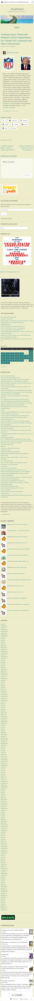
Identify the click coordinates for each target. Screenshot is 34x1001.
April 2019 (3, 774)
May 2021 (3, 729)
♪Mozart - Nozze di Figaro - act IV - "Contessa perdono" (13, 328)
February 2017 (4, 821)
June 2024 (3, 662)
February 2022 (4, 712)
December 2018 (4, 781)
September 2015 (4, 852)
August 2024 (3, 658)
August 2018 (3, 788)
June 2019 (3, 770)
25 (12, 360)
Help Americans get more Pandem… (22, 549)
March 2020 (3, 754)
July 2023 (3, 682)
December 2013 (4, 890)
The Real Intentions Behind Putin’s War (9, 486)
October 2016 (4, 828)
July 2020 (3, 747)
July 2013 (3, 899)
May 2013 (3, 902)
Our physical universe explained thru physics (10, 377)
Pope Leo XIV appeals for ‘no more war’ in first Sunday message (15, 421)
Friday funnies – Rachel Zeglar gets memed (10, 448)
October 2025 (4, 633)
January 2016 (4, 844)
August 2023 (3, 680)
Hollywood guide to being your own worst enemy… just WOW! (14, 482)
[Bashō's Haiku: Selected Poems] (31, 984)
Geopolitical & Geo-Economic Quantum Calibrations (12, 930)
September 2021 (4, 721)
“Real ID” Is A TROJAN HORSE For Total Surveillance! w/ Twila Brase (16, 403)
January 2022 (4, 714)
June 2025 (3, 640)
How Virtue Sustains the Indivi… (21, 524)
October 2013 (4, 893)
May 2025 (3, 642)
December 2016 (4, 824)
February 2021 (4, 734)
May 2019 (3, 772)
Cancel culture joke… (5, 493)
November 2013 (4, 891)
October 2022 (4, 698)
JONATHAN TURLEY (13, 52)
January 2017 (4, 823)
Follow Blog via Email (9, 201)
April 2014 (3, 882)
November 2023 (4, 674)
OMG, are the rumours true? (7, 444)
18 (12, 358)
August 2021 (3, 723)
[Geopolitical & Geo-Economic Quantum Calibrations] (31, 934)
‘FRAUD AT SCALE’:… (25, 530)
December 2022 (4, 694)
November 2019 (4, 761)
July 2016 (3, 834)
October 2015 (4, 850)
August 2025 (3, 636)
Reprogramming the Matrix (6, 484)
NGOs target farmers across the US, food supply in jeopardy (14, 417)
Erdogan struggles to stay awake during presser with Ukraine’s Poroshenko (17, 320)
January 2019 (4, 779)
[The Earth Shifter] (31, 958)
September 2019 (4, 765)
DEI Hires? (3, 446)
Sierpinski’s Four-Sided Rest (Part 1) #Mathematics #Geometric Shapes (16, 390)
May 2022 (3, 707)
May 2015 (3, 859)
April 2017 (3, 817)
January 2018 (4, 801)
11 (12, 355)
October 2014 (4, 871)
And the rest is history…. (6, 450)
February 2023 (4, 691)
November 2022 (4, 696)
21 (26, 358)
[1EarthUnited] (17, 19)
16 (3, 358)
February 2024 (4, 669)
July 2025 (3, 638)
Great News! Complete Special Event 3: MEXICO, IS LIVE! (14, 470)
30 (3, 362)
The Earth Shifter (5, 954)
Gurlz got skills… (4, 466)
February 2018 (4, 799)
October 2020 (4, 741)
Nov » (5, 366)
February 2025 (4, 647)
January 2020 (4, 758)
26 (16, 360)
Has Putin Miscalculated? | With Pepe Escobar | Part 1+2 (13, 326)
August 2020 (3, 745)
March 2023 (3, 689)
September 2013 (4, 895)
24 (7, 360)
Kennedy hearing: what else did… (22, 561)
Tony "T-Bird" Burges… (12, 530)
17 (7, 358)
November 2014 (4, 870)
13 (21, 355)
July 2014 (3, 877)
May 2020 (3, 750)
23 (3, 360)
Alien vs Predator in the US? (7, 460)
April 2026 (3, 624)
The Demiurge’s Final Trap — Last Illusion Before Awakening (14, 381)
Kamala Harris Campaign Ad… (20, 598)
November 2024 (4, 653)
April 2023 (3, 687)
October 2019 (4, 763)
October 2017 (4, 806)
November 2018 (4, 783)
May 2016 (3, 837)
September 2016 (4, 830)
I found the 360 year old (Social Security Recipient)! (12, 491)
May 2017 (3, 815)
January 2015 (4, 866)
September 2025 (4, 635)
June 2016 (3, 835)
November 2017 (4, 805)
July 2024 (3, 660)
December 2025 (4, 629)
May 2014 (3, 881)
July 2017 (3, 812)
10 (7, 355)
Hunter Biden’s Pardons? (19, 573)
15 (30, 355)
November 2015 (4, 848)
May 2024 (3, 664)
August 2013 (3, 897)
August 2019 (3, 767)
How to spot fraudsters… (6, 489)
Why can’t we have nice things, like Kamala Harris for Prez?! (14, 462)
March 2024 (3, 667)
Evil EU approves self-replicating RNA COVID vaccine (13, 480)
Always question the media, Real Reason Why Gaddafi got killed (15, 415)
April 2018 (3, 796)
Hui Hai (3, 970)
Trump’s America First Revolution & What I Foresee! (12, 488)
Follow (3, 214)
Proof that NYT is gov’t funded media (9, 464)
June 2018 (3, 792)
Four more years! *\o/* (20, 586)
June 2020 (3, 749)
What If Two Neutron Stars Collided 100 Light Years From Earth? (15, 379)
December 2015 (4, 846)
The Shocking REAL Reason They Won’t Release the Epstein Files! (15, 401)
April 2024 (3, 665)
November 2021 (4, 718)
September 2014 (4, 873)
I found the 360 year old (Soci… (22, 536)
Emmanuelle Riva (6, 514)
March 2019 (3, 776)
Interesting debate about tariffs (7, 437)
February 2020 (4, 756)
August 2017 (3, 810)
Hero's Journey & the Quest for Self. (9, 317)
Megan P (9, 555)
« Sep (2, 366)
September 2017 (4, 808)
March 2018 (3, 797)
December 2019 (4, 759)
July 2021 (3, 725)
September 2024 (4, 656)
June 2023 (3, 683)
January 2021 (4, 736)
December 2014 (4, 868)
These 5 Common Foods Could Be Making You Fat (12, 329)
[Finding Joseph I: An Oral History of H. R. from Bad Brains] (31, 946)
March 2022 (3, 711)
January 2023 (4, 693)
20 (21, 358)
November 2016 (4, 826)
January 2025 (4, 649)
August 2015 (3, 853)
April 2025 (3, 644)
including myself (7, 103)
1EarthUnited (17, 9)
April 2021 (3, 730)
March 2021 (3, 732)
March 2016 (3, 841)
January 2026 (4, 627)
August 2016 (3, 832)
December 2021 (4, 716)
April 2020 (3, 752)
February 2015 (4, 864)
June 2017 (3, 814)
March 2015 (3, 862)
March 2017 (3, 819)
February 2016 (4, 843)
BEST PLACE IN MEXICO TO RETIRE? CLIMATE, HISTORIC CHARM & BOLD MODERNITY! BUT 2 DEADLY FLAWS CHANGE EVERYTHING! (15, 473)
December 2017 (4, 803)
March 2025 (3, 646)
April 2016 (3, 839)
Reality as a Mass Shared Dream (8, 376)
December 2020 (4, 738)
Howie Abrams (5, 944)
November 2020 (4, 740)
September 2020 (4, 743)
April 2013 (3, 904)
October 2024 (4, 655)
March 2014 (3, 884)
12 (16, 355)
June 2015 (3, 857)
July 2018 (3, 790)
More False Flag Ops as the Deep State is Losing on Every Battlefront (26, 148)
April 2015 (3, 861)
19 (16, 358)
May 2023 (3, 685)
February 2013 (4, 908)
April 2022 (3, 709)
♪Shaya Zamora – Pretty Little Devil (8, 468)
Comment (27, 175)
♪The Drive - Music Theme (7, 319)
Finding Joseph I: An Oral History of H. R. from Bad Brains (14, 942)
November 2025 (4, 631)
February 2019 (4, 777)
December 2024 (4, 651)
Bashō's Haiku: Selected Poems (8, 980)
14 (26, 355)
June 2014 (3, 879)
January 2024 (4, 671)
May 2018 (3, 794)
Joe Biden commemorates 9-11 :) (8, 419)
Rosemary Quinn (11, 579)
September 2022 (4, 700)
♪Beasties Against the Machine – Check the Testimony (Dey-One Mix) (8, 148)
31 (7, 362)
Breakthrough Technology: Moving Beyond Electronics (13, 404)
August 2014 (3, 875)
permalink (9, 140)
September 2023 (4, 678)
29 (30, 360)
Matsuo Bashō (5, 982)
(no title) (2, 410)
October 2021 (4, 720)
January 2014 (4, 888)
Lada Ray (4, 931)
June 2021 (3, 727)
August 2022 (3, 702)
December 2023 (4, 673)
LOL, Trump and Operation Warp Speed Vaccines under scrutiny (15, 399)
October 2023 (4, 676)
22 (30, 358)
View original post (7, 111)
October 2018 (4, 785)
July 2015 (3, 855)
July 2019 (3, 768)
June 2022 (3, 705)
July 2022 (3, 703)
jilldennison (9, 524)
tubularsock (9, 542)
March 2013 (3, 906)
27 (21, 360)
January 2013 (4, 909)
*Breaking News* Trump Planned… (22, 604)
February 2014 (4, 886)
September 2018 (4, 787)
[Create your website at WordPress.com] (17, 2)
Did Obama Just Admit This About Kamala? (10, 451)
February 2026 (4, 626)
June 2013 (3, 900)
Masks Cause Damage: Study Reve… (24, 579)
